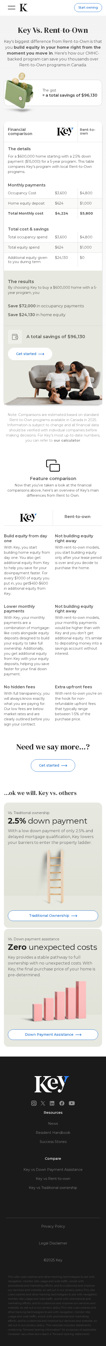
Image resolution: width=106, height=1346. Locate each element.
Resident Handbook (53, 1132)
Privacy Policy (53, 1226)
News (53, 1123)
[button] (10, 7)
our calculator (67, 440)
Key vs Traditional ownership (53, 1187)
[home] (22, 8)
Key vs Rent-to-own (53, 1178)
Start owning (88, 7)
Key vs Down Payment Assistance (53, 1169)
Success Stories (53, 1141)
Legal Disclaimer (53, 1243)
